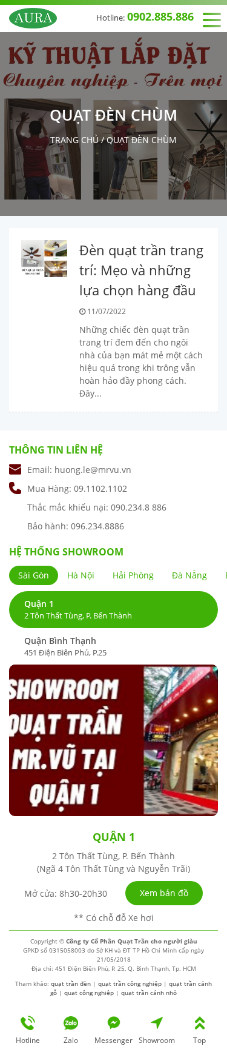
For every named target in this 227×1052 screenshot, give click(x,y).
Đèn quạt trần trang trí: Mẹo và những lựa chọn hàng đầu (141, 270)
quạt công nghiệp (89, 992)
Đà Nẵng (189, 575)
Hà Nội (80, 575)
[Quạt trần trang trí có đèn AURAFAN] (33, 17)
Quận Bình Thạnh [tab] (65, 646)
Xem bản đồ (164, 893)
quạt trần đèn (71, 983)
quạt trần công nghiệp (130, 983)
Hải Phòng (133, 575)
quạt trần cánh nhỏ (149, 992)
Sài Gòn (33, 575)
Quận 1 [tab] (78, 609)
